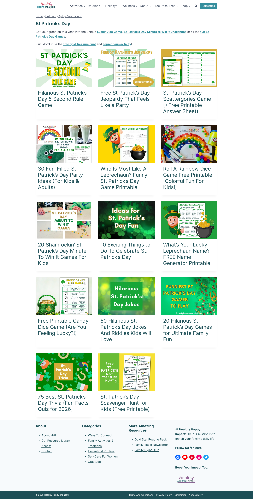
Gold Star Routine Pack (151, 439)
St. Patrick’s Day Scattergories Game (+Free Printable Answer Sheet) (187, 102)
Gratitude (94, 462)
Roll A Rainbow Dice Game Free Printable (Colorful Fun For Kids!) (187, 178)
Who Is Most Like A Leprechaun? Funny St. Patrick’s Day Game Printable (123, 178)
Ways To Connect (100, 435)
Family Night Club (147, 450)
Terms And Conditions (141, 494)
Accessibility (196, 494)
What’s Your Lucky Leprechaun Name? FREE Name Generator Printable (186, 254)
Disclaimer (180, 494)
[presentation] (64, 68)
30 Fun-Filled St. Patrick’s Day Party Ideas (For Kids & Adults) (60, 178)
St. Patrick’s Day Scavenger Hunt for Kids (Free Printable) (125, 403)
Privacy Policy (164, 494)
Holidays (50, 16)
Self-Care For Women (103, 456)
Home (39, 16)
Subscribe (209, 5)
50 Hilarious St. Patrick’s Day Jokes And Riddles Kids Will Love (125, 330)
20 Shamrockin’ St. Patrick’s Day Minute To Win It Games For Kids (62, 254)
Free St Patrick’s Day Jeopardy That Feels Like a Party (125, 99)
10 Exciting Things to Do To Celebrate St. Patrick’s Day (125, 251)
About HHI (48, 435)
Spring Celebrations (70, 16)
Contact (46, 451)
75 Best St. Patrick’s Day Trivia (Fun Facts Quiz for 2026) (63, 403)
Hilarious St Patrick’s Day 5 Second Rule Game (62, 99)
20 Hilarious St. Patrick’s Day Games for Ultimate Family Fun (187, 330)
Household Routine (101, 451)
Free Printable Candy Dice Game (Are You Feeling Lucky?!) (63, 327)
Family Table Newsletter (151, 445)
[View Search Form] (196, 6)
